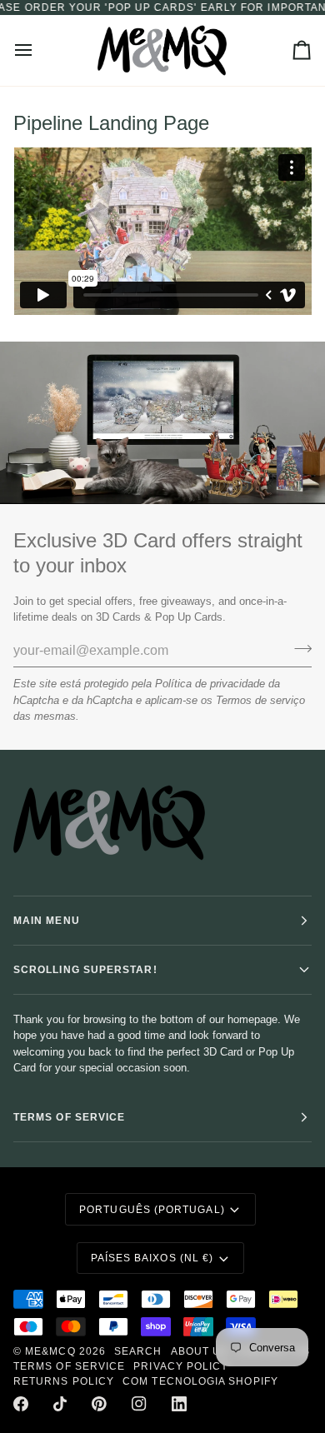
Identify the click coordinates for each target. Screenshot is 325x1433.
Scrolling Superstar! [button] (85, 970)
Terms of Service (69, 1366)
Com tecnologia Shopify (200, 1381)
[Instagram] (139, 1403)
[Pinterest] (99, 1403)
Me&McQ (50, 1351)
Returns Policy (63, 1381)
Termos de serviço (260, 700)
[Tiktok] (60, 1403)
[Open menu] (38, 50)
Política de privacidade (210, 683)
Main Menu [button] (46, 920)
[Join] (298, 649)
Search (138, 1351)
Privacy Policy (180, 1366)
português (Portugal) (152, 1210)
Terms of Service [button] (69, 1117)
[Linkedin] (179, 1403)
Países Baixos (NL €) (152, 1258)
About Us (200, 1351)
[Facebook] (20, 1403)
